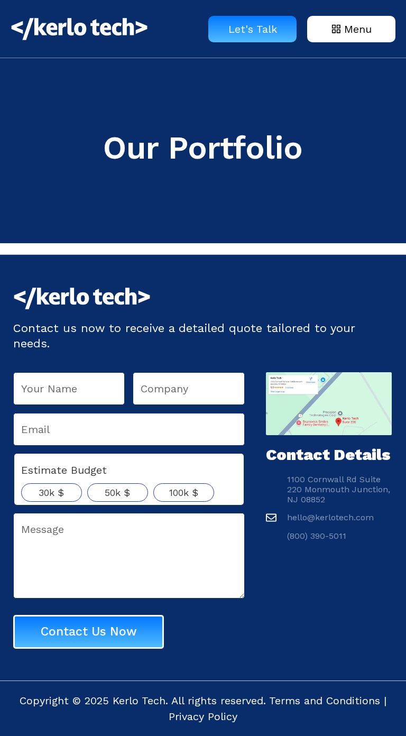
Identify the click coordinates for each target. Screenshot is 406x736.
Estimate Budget (64, 470)
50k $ (117, 492)
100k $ (183, 492)
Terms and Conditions (324, 700)
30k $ (51, 492)
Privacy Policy (203, 716)
